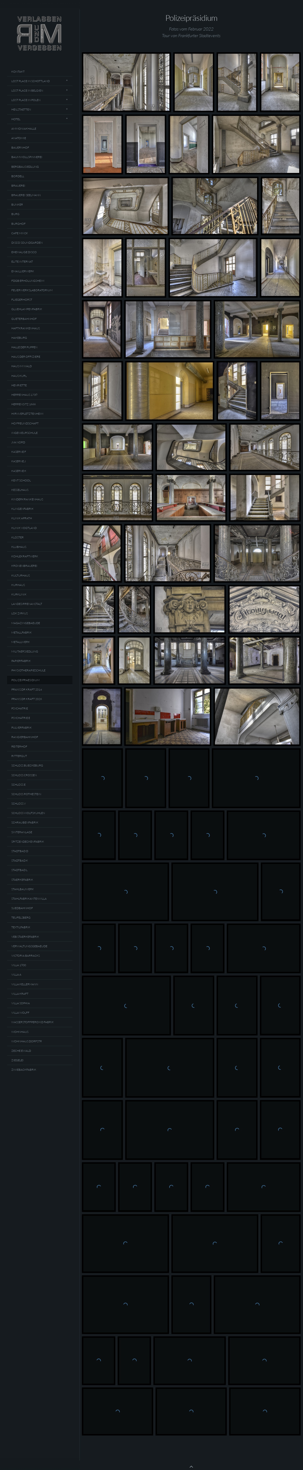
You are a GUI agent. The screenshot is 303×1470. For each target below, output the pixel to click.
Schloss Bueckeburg (27, 765)
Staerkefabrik (22, 879)
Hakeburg (19, 337)
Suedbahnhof (22, 908)
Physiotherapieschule (28, 670)
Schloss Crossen (24, 775)
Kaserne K (18, 471)
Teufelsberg (21, 917)
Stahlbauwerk (22, 889)
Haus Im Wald (21, 366)
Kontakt (18, 71)
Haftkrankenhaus (25, 328)
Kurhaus (18, 585)
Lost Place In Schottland (30, 81)
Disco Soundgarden (27, 242)
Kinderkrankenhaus (27, 499)
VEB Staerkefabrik (25, 936)
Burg (15, 214)
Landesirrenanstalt (26, 604)
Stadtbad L (19, 870)
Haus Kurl (19, 376)
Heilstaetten (21, 109)
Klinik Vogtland (24, 528)
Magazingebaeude (25, 623)
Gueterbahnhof (24, 319)
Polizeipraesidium (25, 680)
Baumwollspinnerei (26, 157)
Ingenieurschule (24, 433)
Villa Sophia (20, 1003)
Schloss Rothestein (26, 794)
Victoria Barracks (25, 955)
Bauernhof (20, 147)
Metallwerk (20, 642)
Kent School (21, 480)
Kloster (17, 537)
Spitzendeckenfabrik (27, 841)
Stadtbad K (19, 860)
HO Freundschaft (25, 423)
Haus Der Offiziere (25, 356)
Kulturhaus (20, 575)
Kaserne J (18, 461)
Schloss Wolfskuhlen (28, 813)
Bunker (17, 204)
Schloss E (18, 784)
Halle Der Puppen (24, 347)
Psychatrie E (20, 718)
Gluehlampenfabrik (26, 309)
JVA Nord (18, 442)
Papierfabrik (21, 661)
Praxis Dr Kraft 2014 (26, 689)
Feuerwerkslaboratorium (32, 290)
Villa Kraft (19, 993)
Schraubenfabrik (24, 822)
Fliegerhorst (21, 299)
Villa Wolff (20, 1012)
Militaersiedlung (24, 651)
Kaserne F (18, 451)
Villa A (16, 974)
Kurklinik (19, 594)
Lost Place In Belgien (27, 90)
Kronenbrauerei (24, 566)
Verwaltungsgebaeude (29, 946)
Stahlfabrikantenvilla (29, 898)
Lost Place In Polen (25, 100)
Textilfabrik (20, 927)
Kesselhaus (19, 490)
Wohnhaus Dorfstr (26, 1041)
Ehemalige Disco (24, 252)
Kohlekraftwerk (24, 556)
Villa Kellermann (24, 984)
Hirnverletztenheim (27, 413)
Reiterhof (19, 746)
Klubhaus (18, 547)
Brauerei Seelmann (26, 195)
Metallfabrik (21, 632)
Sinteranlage (21, 832)
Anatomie (18, 138)
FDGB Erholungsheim (27, 280)
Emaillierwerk (22, 271)
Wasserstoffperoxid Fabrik (32, 1022)
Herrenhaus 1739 (24, 394)
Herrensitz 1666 (23, 404)
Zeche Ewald (21, 1050)
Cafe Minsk (19, 233)
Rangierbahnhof (24, 737)
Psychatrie (19, 708)
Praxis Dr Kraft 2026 (26, 699)
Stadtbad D (19, 851)
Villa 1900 (18, 965)
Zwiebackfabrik (23, 1069)
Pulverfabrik (21, 727)
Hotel (15, 119)
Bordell (17, 176)
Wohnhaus (19, 1032)
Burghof (18, 223)
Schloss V (18, 803)
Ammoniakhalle (23, 128)
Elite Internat (22, 261)
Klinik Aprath (21, 518)
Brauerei (18, 185)
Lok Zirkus (19, 613)
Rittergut (19, 756)
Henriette (19, 385)
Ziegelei (17, 1060)
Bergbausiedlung (25, 166)
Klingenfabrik (22, 509)
